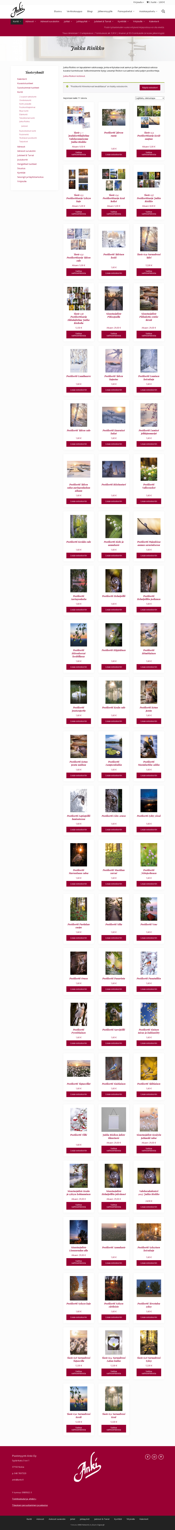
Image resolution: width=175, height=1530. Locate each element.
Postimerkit (24, 134)
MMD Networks (84, 1525)
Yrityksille (22, 181)
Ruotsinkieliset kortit (27, 131)
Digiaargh (101, 1525)
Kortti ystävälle (25, 104)
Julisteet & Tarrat (25, 155)
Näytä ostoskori (150, 87)
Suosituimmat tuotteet (28, 87)
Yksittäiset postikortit (28, 138)
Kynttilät (21, 172)
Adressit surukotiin (26, 151)
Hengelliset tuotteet (27, 164)
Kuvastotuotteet (25, 83)
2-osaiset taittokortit (27, 96)
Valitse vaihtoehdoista (78, 153)
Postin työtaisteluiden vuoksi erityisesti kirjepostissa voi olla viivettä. (134, 27)
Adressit (21, 146)
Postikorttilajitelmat (27, 107)
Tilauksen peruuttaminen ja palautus (30, 1505)
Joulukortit (22, 159)
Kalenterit (22, 79)
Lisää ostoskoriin (113, 154)
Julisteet (24, 126)
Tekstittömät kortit (27, 118)
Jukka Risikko (24, 121)
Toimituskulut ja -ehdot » (24, 1498)
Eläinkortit (23, 114)
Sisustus (21, 168)
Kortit (20, 92)
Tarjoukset (23, 141)
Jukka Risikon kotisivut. (74, 76)
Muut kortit (23, 111)
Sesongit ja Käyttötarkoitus (30, 177)
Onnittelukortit (25, 100)
